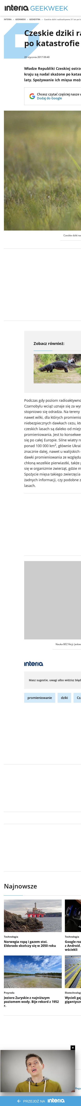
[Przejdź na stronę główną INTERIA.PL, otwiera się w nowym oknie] (17, 8)
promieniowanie (40, 698)
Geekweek (20, 19)
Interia (8, 19)
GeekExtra (34, 19)
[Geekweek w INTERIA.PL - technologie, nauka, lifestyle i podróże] (49, 8)
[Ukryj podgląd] (73, 1047)
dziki (64, 698)
